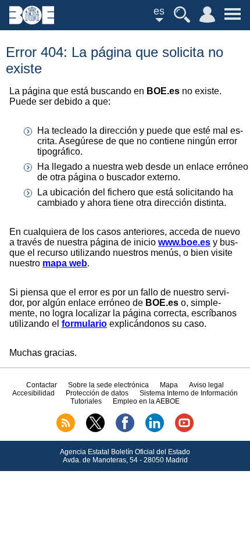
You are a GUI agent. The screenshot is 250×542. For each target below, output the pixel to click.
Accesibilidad (33, 393)
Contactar (41, 385)
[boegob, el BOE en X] (95, 430)
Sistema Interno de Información (189, 393)
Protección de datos (97, 393)
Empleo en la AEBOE (146, 401)
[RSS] (65, 430)
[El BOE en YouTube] (184, 430)
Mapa (169, 385)
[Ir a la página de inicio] (31, 21)
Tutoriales (86, 401)
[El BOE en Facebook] (125, 430)
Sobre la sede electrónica (108, 385)
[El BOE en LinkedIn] (154, 430)
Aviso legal (206, 385)
